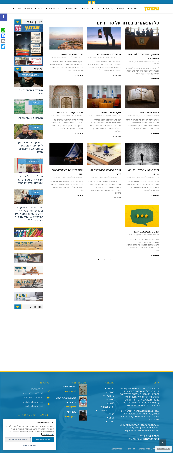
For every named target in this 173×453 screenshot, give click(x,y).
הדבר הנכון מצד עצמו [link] (72, 54)
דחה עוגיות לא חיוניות (18, 440)
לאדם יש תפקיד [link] (69, 386)
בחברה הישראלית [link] (55, 8)
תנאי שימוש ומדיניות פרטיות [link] (149, 448)
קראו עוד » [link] (155, 79)
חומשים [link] (133, 8)
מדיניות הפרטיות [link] (47, 434)
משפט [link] (121, 8)
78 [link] (98, 259)
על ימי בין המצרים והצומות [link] (69, 112)
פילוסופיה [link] (109, 8)
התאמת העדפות (29, 445)
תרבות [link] (18, 8)
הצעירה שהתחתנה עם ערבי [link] (31, 91)
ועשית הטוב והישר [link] (149, 112)
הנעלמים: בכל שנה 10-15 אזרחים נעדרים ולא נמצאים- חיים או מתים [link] (30, 180)
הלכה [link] (86, 8)
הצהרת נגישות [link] (117, 448)
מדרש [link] (97, 8)
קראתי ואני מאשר (43, 440)
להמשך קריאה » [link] (70, 391)
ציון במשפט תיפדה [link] (111, 112)
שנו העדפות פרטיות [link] (163, 449)
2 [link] (107, 259)
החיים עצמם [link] (73, 8)
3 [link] (104, 259)
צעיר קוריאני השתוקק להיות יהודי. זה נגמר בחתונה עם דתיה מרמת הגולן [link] (30, 147)
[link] (3, 17)
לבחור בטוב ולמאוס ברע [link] (108, 54)
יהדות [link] (29, 8)
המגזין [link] (40, 8)
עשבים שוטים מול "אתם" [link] (146, 232)
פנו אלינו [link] (131, 448)
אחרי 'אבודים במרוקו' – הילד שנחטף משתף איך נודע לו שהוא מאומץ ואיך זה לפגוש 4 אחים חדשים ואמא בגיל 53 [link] (29, 214)
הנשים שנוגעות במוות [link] (30, 118)
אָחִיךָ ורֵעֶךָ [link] (71, 412)
